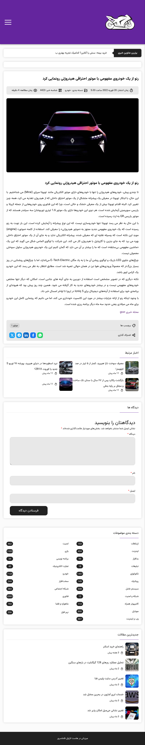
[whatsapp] (40, 335)
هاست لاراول (72, 738)
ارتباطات (108, 544)
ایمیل (131, 491)
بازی (37, 551)
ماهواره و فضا (38, 604)
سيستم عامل (108, 589)
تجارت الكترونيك (38, 566)
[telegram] (19, 335)
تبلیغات (109, 566)
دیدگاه (131, 434)
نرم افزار (38, 612)
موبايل (108, 611)
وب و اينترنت (108, 619)
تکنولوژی (108, 574)
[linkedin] (26, 335)
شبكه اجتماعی (38, 589)
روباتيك (108, 581)
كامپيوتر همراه (108, 604)
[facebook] (33, 335)
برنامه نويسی (38, 559)
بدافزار (109, 559)
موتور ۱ (15, 325)
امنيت (38, 544)
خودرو (68, 90)
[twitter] (12, 335)
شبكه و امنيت (109, 596)
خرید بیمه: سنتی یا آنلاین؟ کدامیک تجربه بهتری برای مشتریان (75, 53)
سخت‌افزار (38, 581)
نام (133, 473)
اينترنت (108, 551)
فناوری (37, 596)
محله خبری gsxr (129, 312)
